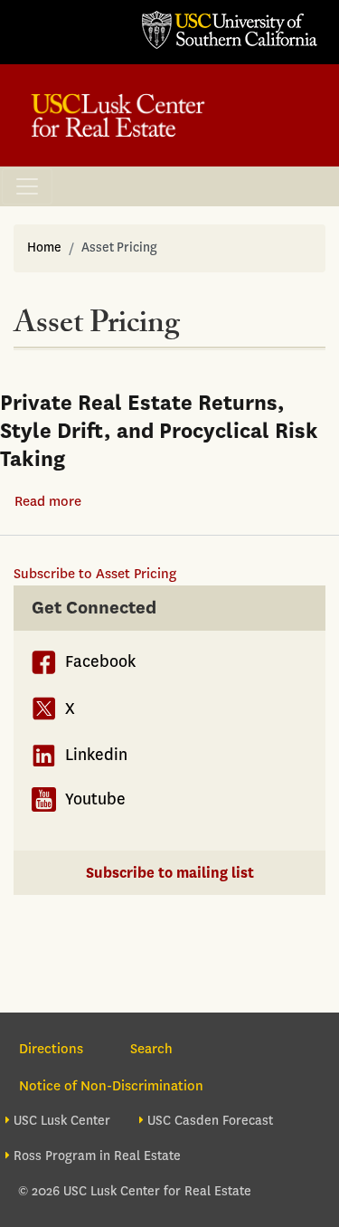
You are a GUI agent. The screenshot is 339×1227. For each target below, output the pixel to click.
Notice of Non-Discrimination (111, 1086)
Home (44, 247)
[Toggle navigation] (27, 186)
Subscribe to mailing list (170, 872)
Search (151, 1049)
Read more (47, 501)
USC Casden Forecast (210, 1120)
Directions (51, 1049)
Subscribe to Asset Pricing (95, 574)
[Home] (118, 115)
